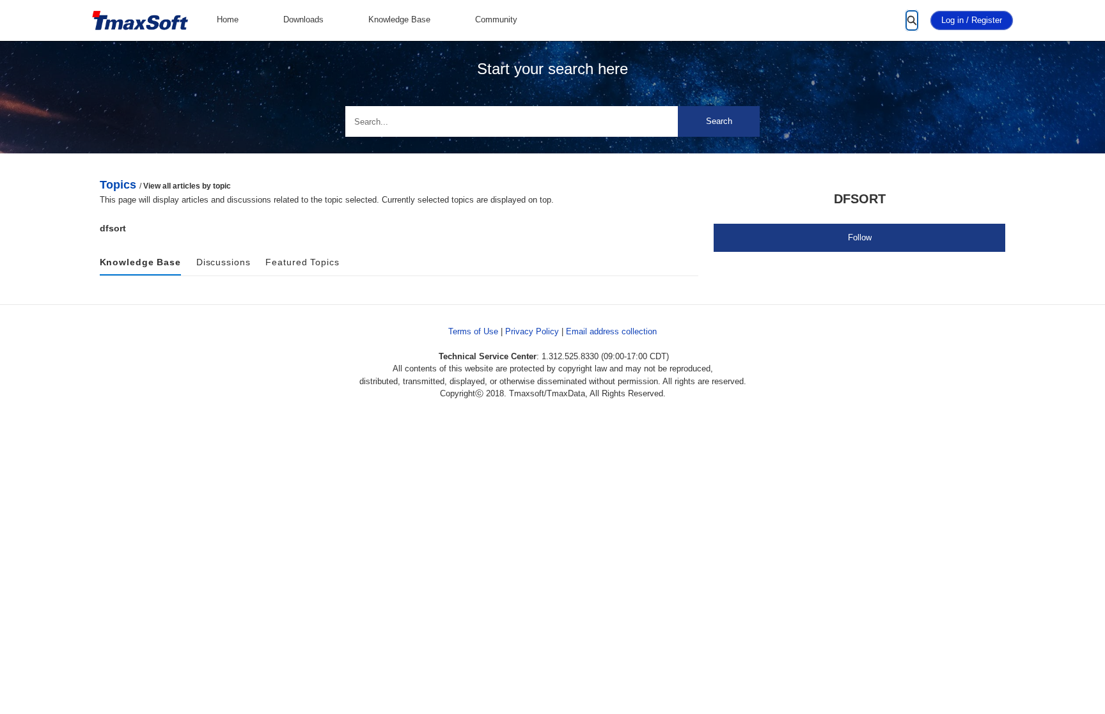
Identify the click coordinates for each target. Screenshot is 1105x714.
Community (496, 19)
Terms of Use (473, 331)
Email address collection (611, 331)
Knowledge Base (399, 19)
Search (719, 121)
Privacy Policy (532, 331)
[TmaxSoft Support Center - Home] (140, 21)
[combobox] (552, 121)
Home (228, 19)
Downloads (303, 19)
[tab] (140, 263)
